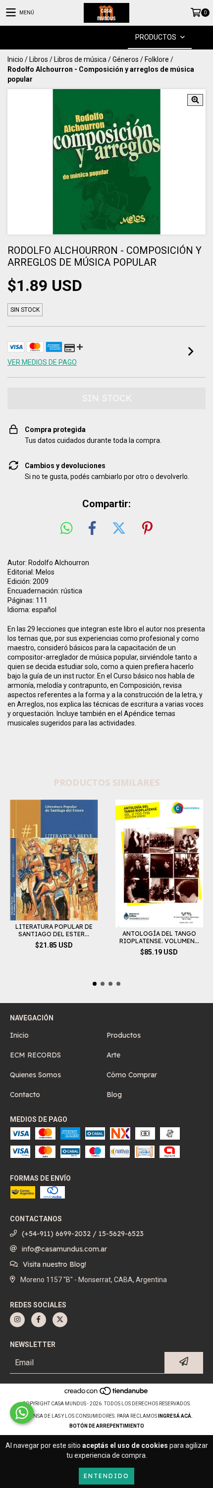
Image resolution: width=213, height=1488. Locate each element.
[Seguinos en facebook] (38, 1319)
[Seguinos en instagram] (17, 1319)
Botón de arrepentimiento (106, 1426)
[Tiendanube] (106, 1393)
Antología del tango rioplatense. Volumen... (159, 937)
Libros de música (80, 59)
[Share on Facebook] (92, 528)
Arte (113, 1055)
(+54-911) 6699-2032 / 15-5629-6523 (83, 1233)
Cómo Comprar (131, 1074)
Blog (114, 1094)
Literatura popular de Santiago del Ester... (54, 930)
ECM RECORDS (35, 1055)
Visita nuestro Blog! (54, 1264)
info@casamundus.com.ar (64, 1249)
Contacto (25, 1094)
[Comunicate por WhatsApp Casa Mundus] (22, 1413)
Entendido (106, 1476)
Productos (123, 1035)
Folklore (157, 59)
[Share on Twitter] (118, 528)
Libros (38, 59)
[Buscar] (92, 37)
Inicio (15, 59)
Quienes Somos (35, 1074)
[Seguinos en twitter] (60, 1319)
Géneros (125, 59)
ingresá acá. (175, 1416)
